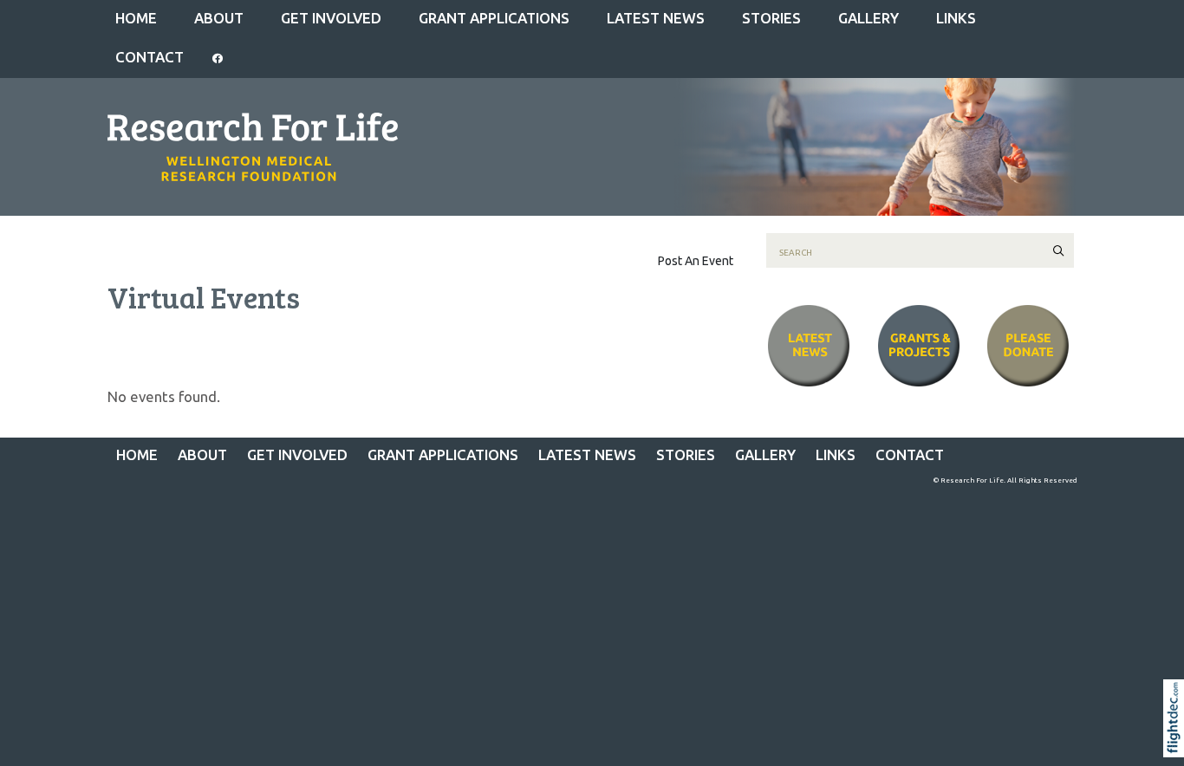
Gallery (868, 18)
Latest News (656, 18)
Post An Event (695, 261)
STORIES (771, 18)
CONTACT (149, 57)
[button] (1177, 740)
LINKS (956, 18)
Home (136, 18)
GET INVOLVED (331, 18)
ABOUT (219, 18)
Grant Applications (494, 18)
